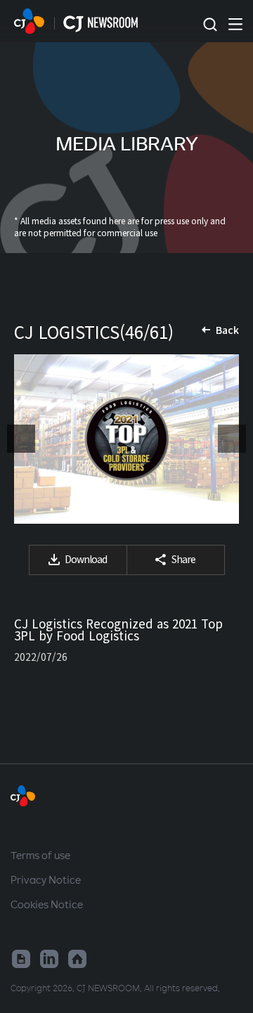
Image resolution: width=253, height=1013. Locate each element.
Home (77, 958)
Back (227, 330)
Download (86, 559)
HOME (29, 21)
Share (183, 559)
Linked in (49, 958)
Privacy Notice (46, 879)
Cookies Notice (47, 904)
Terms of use (40, 855)
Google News (21, 958)
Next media (232, 439)
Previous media (21, 439)
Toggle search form (210, 25)
